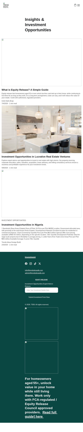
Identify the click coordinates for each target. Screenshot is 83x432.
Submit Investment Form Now (39, 297)
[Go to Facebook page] (26, 263)
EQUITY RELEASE (41, 279)
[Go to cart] (75, 5)
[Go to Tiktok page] (35, 263)
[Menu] (78, 5)
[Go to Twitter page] (39, 263)
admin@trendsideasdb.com (35, 273)
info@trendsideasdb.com (34, 270)
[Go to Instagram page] (30, 263)
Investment (30, 257)
